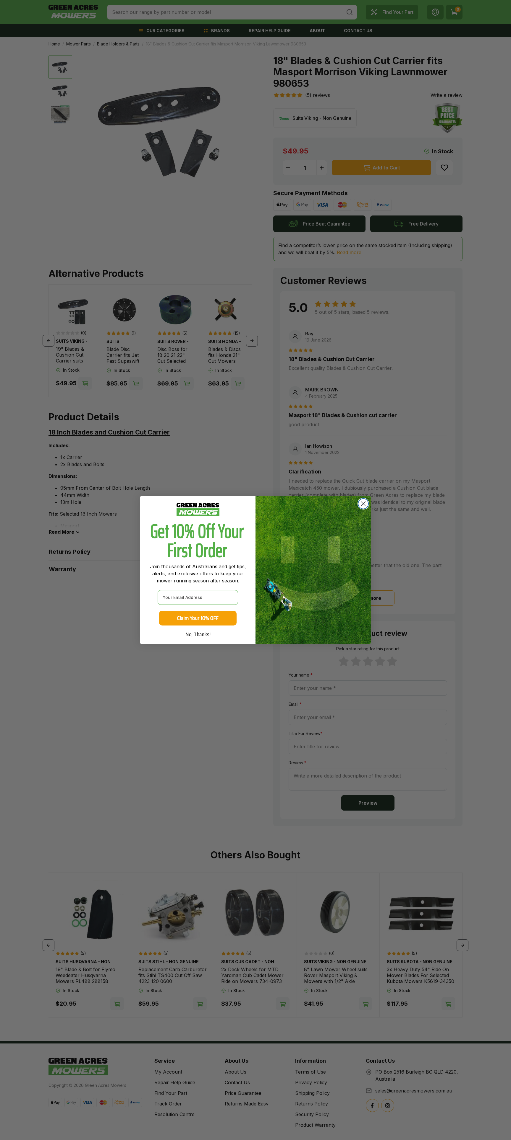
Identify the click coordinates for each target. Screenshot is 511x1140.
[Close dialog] (363, 504)
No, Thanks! (198, 634)
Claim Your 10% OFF (198, 618)
